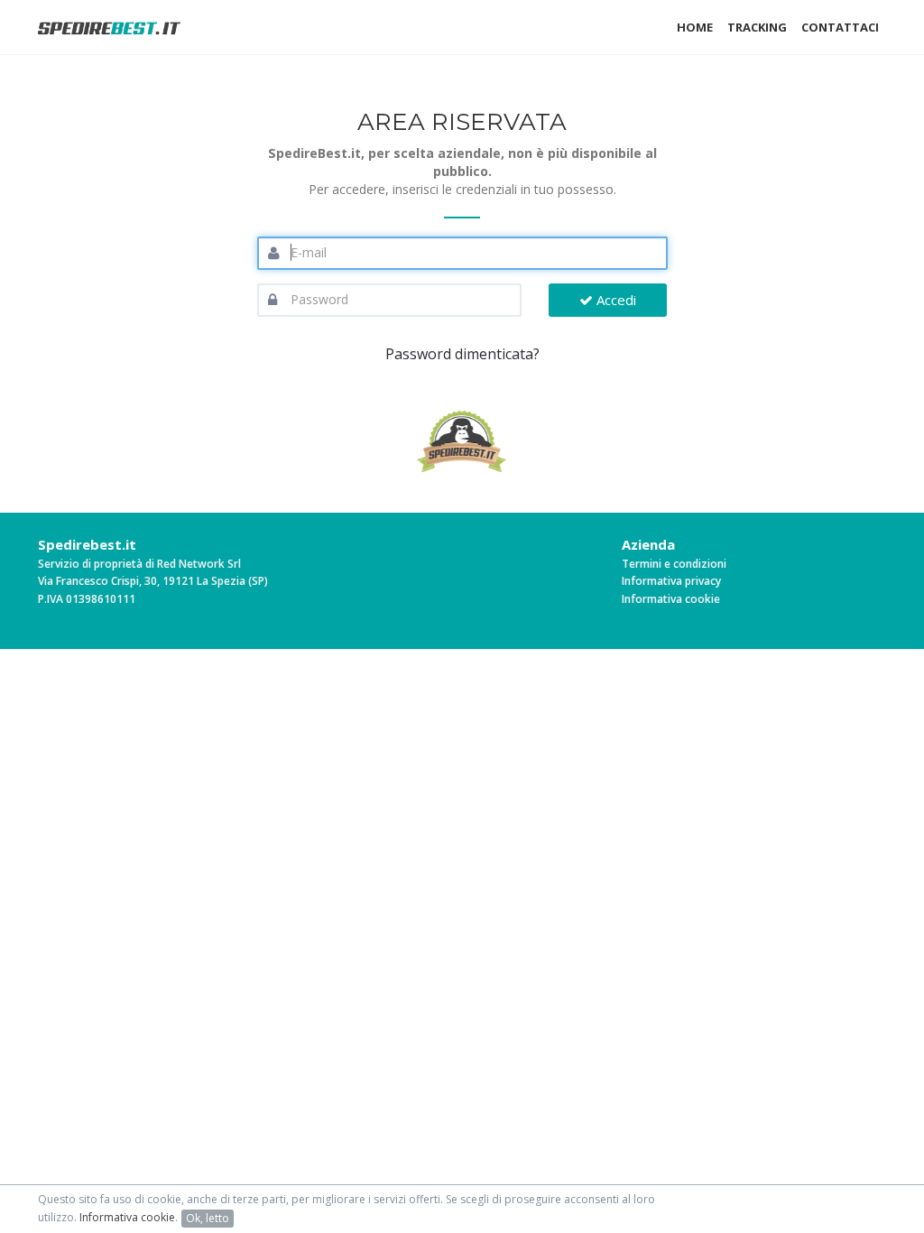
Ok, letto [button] (207, 1218)
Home (695, 27)
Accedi (614, 300)
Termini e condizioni (674, 563)
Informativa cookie (671, 599)
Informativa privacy (671, 581)
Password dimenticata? (462, 354)
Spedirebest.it (87, 544)
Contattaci (840, 27)
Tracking (757, 27)
